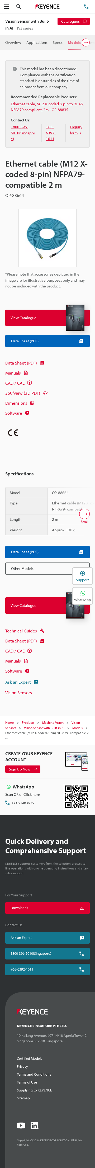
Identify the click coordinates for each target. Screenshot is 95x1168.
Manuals (13, 373)
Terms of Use (27, 1082)
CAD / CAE (15, 383)
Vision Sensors (18, 692)
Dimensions (16, 403)
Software (13, 413)
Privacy (22, 1066)
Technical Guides (21, 630)
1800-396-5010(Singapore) (31, 953)
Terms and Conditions (34, 1074)
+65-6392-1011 (22, 969)
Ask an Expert (18, 682)
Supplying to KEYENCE (34, 1090)
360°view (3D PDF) (22, 393)
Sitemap (23, 1098)
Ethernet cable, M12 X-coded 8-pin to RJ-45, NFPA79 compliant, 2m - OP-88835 (47, 106)
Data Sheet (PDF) (21, 363)
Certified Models (29, 1058)
